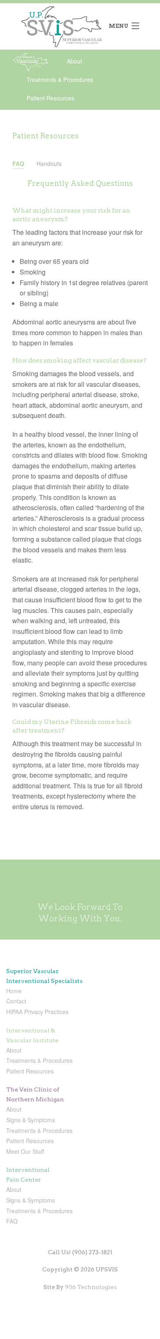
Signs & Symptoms (30, 1120)
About (74, 61)
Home (14, 991)
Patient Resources (50, 98)
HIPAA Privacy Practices (37, 1012)
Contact (16, 1001)
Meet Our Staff (25, 1151)
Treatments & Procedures (60, 79)
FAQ (18, 163)
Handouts (49, 163)
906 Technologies (91, 1287)
